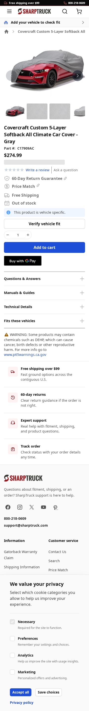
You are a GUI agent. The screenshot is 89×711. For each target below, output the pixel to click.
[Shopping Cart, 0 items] (79, 11)
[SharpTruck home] (34, 11)
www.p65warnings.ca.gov (25, 354)
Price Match (58, 570)
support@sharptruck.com (26, 525)
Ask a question (66, 170)
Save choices (48, 692)
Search (54, 560)
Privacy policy (21, 702)
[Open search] (64, 11)
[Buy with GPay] (23, 261)
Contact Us (57, 551)
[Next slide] (77, 75)
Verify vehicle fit (44, 223)
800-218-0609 (15, 518)
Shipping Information (22, 567)
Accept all (20, 692)
